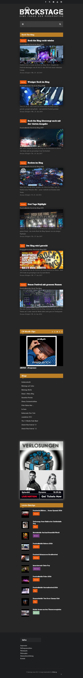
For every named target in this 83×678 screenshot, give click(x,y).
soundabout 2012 (27, 417)
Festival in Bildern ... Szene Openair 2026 (47, 510)
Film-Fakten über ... (28, 405)
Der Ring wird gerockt (37, 245)
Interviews (36, 569)
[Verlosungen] (41, 455)
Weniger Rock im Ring (38, 82)
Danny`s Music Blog (28, 394)
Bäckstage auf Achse (28, 386)
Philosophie (23, 653)
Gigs (35, 591)
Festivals (23, 41)
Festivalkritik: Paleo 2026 (42, 576)
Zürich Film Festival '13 (29, 425)
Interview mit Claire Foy (41, 565)
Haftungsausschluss (26, 648)
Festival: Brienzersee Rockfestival (45, 554)
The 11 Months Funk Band (30, 421)
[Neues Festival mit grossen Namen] (41, 299)
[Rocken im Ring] (41, 177)
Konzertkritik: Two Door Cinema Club (46, 598)
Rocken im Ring (35, 162)
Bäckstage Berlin (27, 390)
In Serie (24, 409)
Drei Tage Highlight (37, 204)
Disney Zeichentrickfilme (29, 401)
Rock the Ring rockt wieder (41, 40)
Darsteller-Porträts (27, 397)
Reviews (36, 536)
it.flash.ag (54, 672)
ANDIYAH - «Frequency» (28, 368)
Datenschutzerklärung (27, 656)
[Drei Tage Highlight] (41, 218)
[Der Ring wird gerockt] (41, 260)
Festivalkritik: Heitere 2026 (43, 543)
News (22, 246)
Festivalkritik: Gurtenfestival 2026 (45, 587)
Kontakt (22, 658)
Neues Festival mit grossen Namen (45, 284)
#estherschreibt (26, 382)
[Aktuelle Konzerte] (41, 484)
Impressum (23, 645)
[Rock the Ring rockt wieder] (41, 55)
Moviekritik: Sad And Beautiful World (46, 532)
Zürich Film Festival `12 (29, 429)
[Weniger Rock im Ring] (41, 96)
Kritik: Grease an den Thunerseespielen (47, 609)
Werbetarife (23, 651)
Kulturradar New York (28, 413)
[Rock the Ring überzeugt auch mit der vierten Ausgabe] (41, 138)
